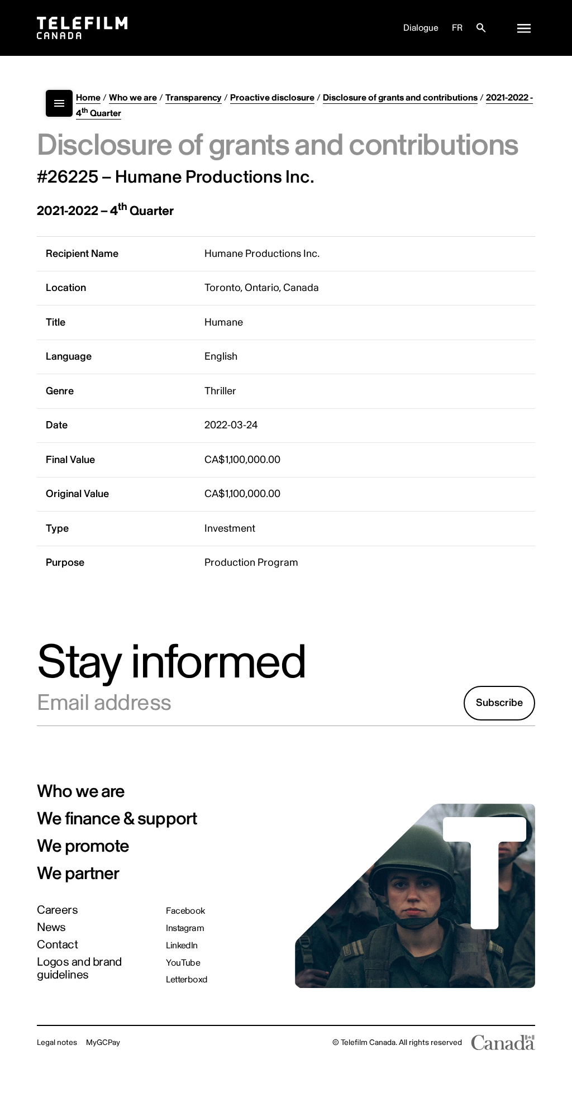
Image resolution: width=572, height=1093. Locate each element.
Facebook (185, 911)
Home (88, 97)
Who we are (133, 97)
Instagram (185, 928)
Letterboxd (187, 980)
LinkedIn (182, 946)
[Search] (481, 28)
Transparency (193, 97)
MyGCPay (103, 1042)
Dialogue (420, 28)
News (51, 927)
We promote (83, 846)
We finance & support (117, 819)
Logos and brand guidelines (79, 969)
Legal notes (57, 1042)
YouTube (183, 963)
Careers (57, 910)
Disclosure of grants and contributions (400, 97)
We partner (78, 873)
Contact (57, 944)
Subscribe (499, 702)
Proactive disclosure (272, 97)
